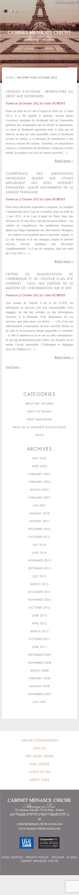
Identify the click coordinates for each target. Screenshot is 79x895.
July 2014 (39, 545)
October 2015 (39, 537)
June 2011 (39, 647)
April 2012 (39, 623)
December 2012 (39, 592)
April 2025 (39, 466)
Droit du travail (39, 411)
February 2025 (39, 474)
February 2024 (39, 482)
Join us (39, 748)
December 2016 (39, 529)
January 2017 (39, 521)
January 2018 (39, 513)
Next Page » (13, 367)
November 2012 (39, 599)
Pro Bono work (39, 756)
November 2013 (39, 560)
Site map (58, 857)
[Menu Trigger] (5, 11)
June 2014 (39, 552)
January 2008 (39, 686)
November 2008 (39, 662)
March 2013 (39, 584)
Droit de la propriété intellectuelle (39, 427)
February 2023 (39, 497)
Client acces (39, 772)
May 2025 (39, 458)
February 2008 (39, 678)
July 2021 (39, 505)
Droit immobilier (39, 419)
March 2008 (39, 670)
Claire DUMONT (54, 103)
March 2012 (39, 631)
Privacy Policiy (37, 857)
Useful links (40, 780)
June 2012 (39, 615)
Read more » (63, 161)
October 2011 (39, 639)
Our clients (39, 764)
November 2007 (39, 694)
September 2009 (39, 655)
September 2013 (39, 568)
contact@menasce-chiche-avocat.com (39, 823)
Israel (39, 435)
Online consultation (39, 740)
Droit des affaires (40, 403)
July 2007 (39, 702)
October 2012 (39, 607)
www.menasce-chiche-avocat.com (39, 828)
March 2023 (39, 489)
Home (9, 77)
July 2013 (39, 576)
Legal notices (12, 857)
